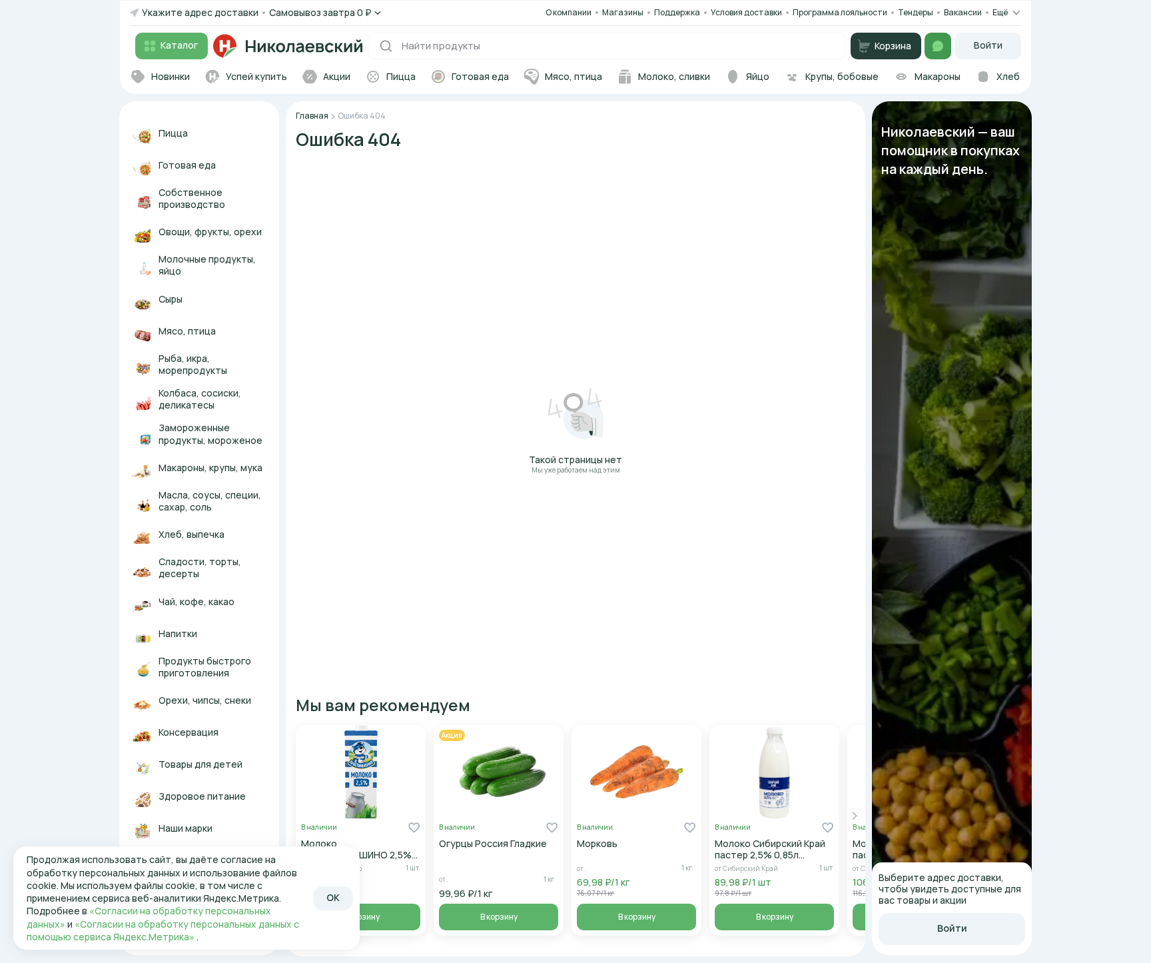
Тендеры (915, 12)
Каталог (179, 45)
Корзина (893, 45)
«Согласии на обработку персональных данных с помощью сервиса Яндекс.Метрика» (163, 930)
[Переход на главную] (287, 46)
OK (333, 897)
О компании (568, 12)
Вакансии (963, 13)
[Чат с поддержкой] (938, 46)
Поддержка (677, 13)
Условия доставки (746, 12)
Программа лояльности (840, 12)
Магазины (622, 12)
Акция (452, 735)
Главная (312, 115)
